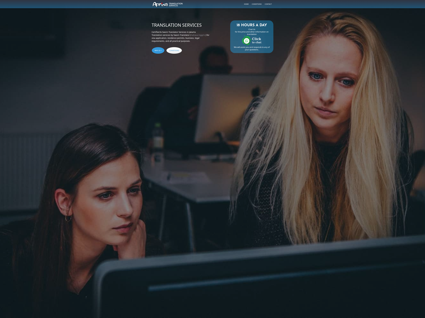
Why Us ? (158, 50)
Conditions (257, 4)
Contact (268, 4)
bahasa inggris (198, 35)
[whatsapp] (252, 44)
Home (246, 4)
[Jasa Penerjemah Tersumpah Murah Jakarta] (168, 4)
